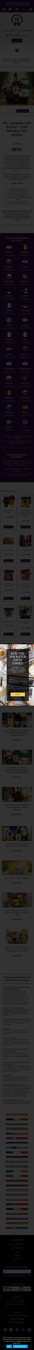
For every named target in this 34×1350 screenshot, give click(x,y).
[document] (17, 675)
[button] (31, 647)
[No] (32, 1343)
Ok (9, 1346)
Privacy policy (20, 1346)
